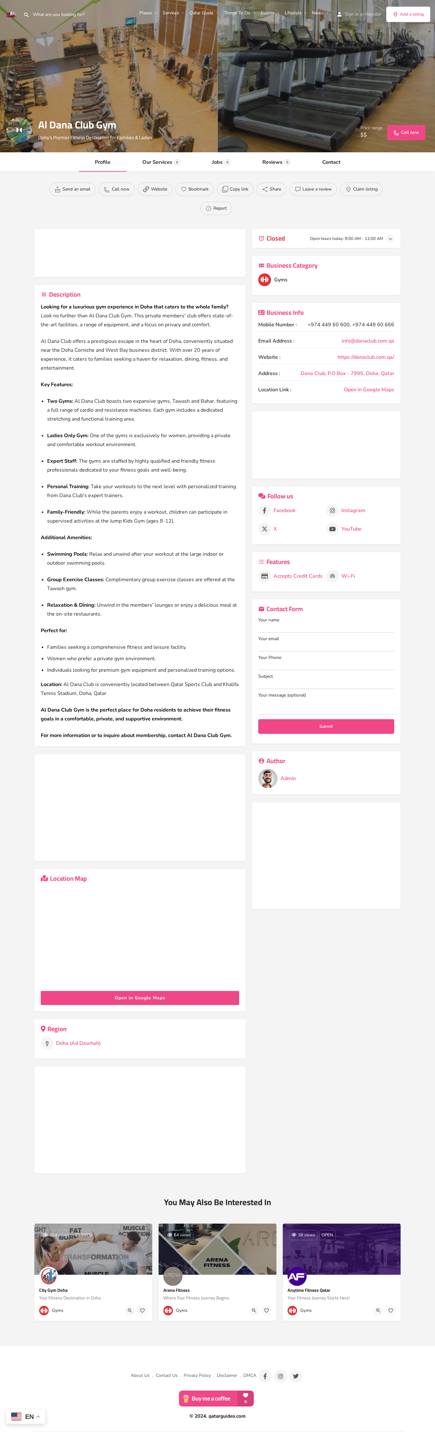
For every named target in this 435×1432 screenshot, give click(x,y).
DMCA (249, 1375)
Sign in (352, 14)
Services (171, 13)
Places (145, 13)
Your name (268, 620)
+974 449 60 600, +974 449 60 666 (351, 324)
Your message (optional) (282, 695)
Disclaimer (227, 1375)
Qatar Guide (201, 13)
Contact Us (167, 1375)
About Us (140, 1375)
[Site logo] (11, 14)
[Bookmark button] (142, 1310)
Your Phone (269, 658)
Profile (103, 162)
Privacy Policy (197, 1375)
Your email (268, 639)
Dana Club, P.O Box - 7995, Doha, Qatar (347, 373)
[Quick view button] (130, 1310)
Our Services (160, 162)
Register (373, 14)
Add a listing (412, 14)
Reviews (275, 162)
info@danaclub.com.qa (368, 340)
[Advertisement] (152, 254)
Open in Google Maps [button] (140, 998)
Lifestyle (293, 13)
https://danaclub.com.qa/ (366, 357)
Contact (331, 162)
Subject (265, 676)
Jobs (220, 162)
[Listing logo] (19, 130)
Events (267, 13)
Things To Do (237, 13)
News (318, 13)
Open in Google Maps (369, 389)
